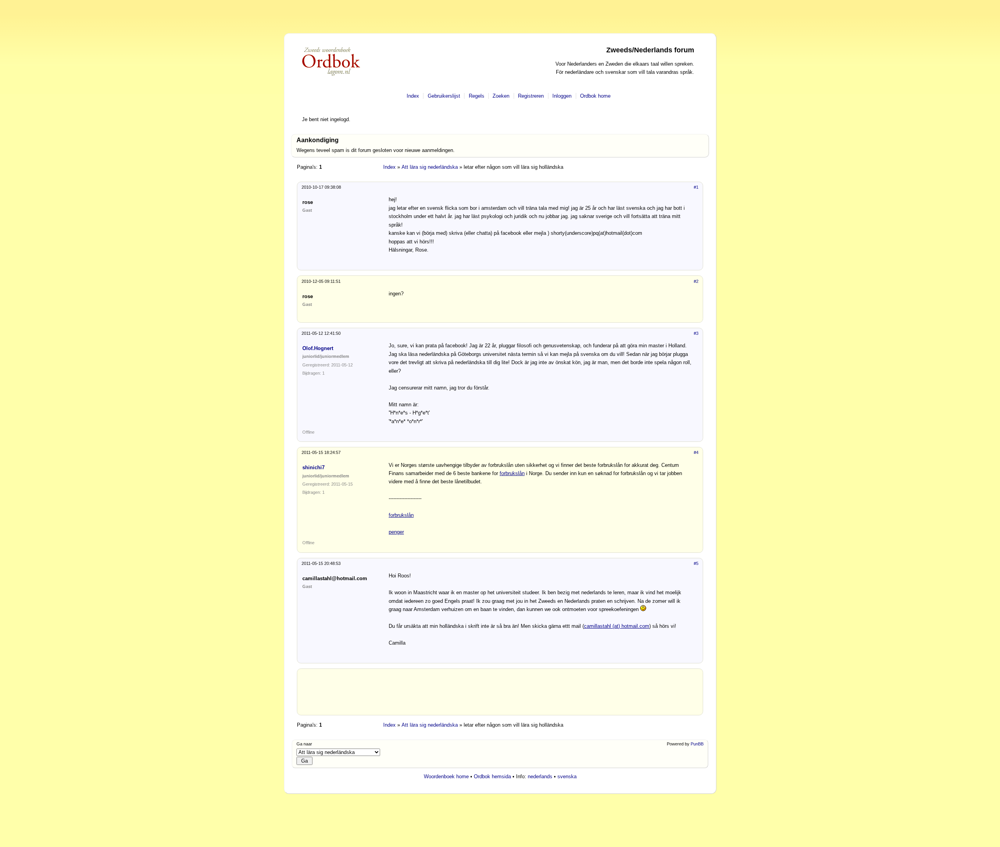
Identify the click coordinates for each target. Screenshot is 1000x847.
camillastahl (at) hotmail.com (616, 626)
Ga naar (304, 744)
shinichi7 (313, 467)
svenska (567, 776)
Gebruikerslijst (444, 96)
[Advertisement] (500, 695)
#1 (696, 187)
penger (396, 532)
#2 (696, 281)
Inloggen (561, 96)
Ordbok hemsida (492, 776)
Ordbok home (595, 96)
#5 (696, 563)
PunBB (697, 744)
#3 (696, 333)
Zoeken (501, 96)
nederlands (540, 776)
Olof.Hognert (317, 348)
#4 (696, 452)
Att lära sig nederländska (430, 167)
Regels (476, 96)
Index (413, 96)
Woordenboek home (446, 776)
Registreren (531, 96)
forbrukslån (512, 473)
